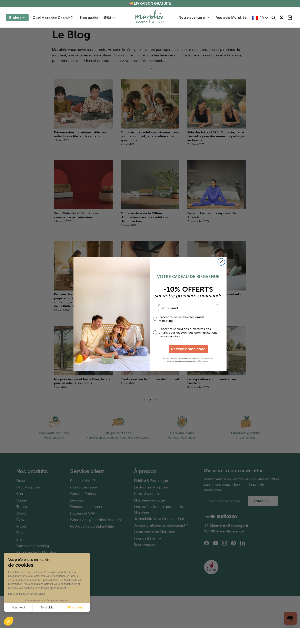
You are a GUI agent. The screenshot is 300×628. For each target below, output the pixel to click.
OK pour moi (75, 607)
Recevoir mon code (188, 349)
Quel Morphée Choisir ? (53, 17)
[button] (290, 18)
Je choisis (47, 607)
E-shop (15, 17)
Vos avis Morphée (231, 17)
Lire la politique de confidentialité (26, 593)
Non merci (18, 607)
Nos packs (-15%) (95, 17)
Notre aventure (192, 17)
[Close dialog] (221, 261)
